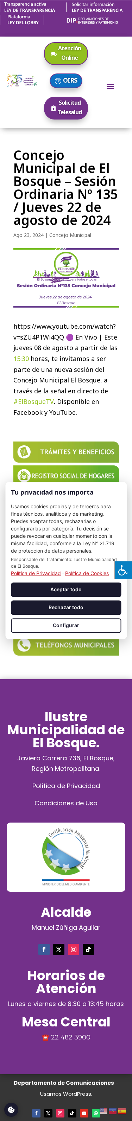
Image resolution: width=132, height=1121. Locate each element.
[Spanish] (122, 1110)
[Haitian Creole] (113, 1110)
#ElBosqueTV (33, 401)
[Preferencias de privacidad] (11, 1110)
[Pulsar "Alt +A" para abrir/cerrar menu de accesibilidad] (123, 570)
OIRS (70, 80)
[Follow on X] (58, 949)
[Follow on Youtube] (84, 1113)
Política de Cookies (87, 573)
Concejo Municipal (70, 235)
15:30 (21, 358)
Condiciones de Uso (66, 803)
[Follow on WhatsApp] (96, 1113)
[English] (103, 1110)
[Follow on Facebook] (44, 949)
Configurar (66, 625)
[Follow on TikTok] (88, 949)
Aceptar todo (66, 590)
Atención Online (69, 53)
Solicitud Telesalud (69, 107)
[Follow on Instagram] (73, 949)
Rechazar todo (66, 608)
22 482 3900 (70, 1037)
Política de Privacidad (66, 785)
